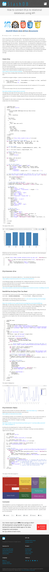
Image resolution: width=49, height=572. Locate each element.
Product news (28, 553)
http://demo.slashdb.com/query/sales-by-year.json (25, 174)
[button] (45, 4)
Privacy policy (32, 570)
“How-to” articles (29, 552)
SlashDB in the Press (7, 563)
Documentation (28, 549)
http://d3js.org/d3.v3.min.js (22, 138)
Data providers (5, 553)
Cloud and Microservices (7, 550)
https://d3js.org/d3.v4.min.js (23, 325)
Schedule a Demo (29, 542)
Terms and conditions (25, 570)
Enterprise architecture (7, 552)
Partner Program (6, 562)
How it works (28, 550)
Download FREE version (30, 540)
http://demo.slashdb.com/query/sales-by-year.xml (23, 257)
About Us (4, 560)
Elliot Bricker (16, 35)
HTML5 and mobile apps (7, 549)
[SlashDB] (3, 538)
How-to (24, 35)
